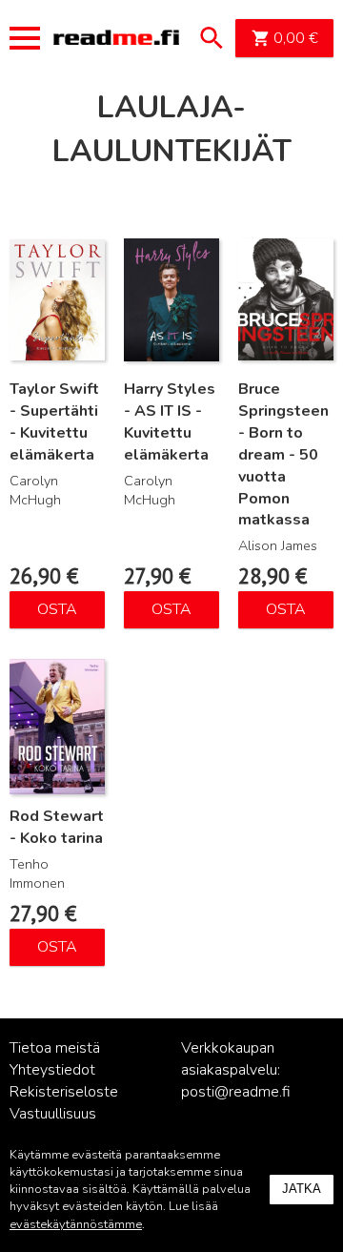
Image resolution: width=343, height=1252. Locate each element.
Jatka (301, 1188)
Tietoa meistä (55, 1047)
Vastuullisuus (53, 1113)
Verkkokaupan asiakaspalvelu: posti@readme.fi (236, 1069)
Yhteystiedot (52, 1069)
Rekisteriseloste (64, 1091)
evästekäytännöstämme (76, 1224)
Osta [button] (57, 609)
